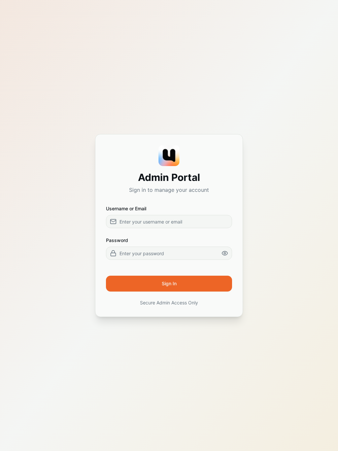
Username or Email (126, 208)
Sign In (169, 283)
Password (117, 240)
